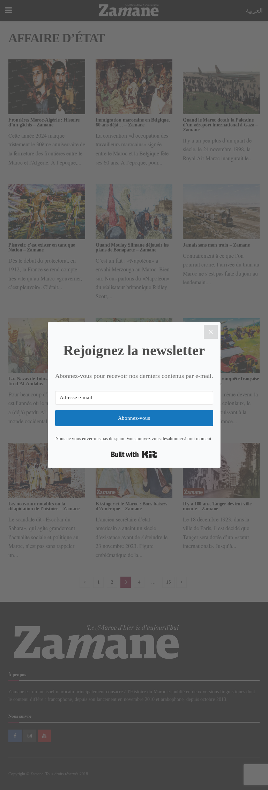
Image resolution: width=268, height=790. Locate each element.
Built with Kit (134, 454)
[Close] (211, 332)
